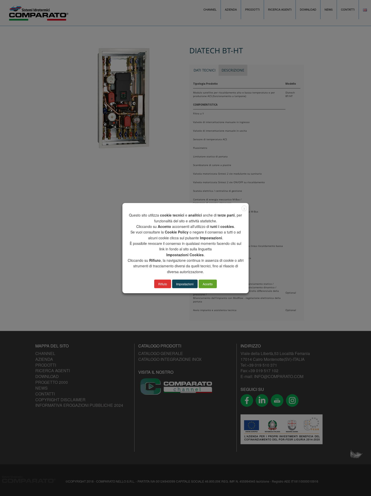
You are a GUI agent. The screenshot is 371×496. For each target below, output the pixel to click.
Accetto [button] (208, 283)
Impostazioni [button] (185, 283)
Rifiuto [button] (162, 283)
